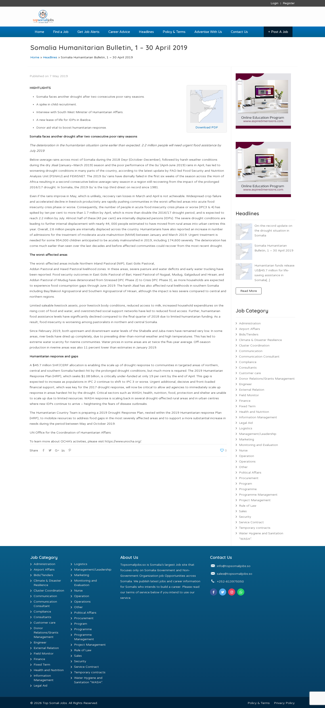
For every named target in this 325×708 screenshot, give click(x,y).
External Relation (251, 390)
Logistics (245, 428)
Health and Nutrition (254, 412)
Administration (250, 323)
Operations (247, 461)
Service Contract (251, 522)
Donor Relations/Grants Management (267, 379)
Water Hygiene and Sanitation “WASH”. (261, 536)
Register (289, 3)
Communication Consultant (259, 356)
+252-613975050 (230, 581)
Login (274, 3)
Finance (244, 401)
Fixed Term (247, 406)
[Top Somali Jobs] (63, 17)
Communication (250, 351)
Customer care (250, 373)
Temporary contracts (254, 528)
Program (245, 483)
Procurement (248, 478)
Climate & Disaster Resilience (260, 340)
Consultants (248, 367)
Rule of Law (247, 506)
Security (245, 517)
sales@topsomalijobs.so (234, 574)
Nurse (243, 450)
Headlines (50, 57)
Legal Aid (246, 423)
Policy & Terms (259, 703)
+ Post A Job (278, 32)
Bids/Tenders (248, 334)
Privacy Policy (284, 703)
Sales (243, 511)
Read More (248, 291)
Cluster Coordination (254, 345)
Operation (246, 456)
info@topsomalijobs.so (233, 566)
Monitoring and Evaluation (258, 445)
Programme (248, 489)
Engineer (245, 384)
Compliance (247, 362)
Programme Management (258, 495)
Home (34, 57)
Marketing (246, 439)
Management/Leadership (257, 434)
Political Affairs (250, 472)
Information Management (258, 417)
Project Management (255, 500)
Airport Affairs (249, 329)
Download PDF (206, 127)
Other (243, 467)
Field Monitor (249, 395)
